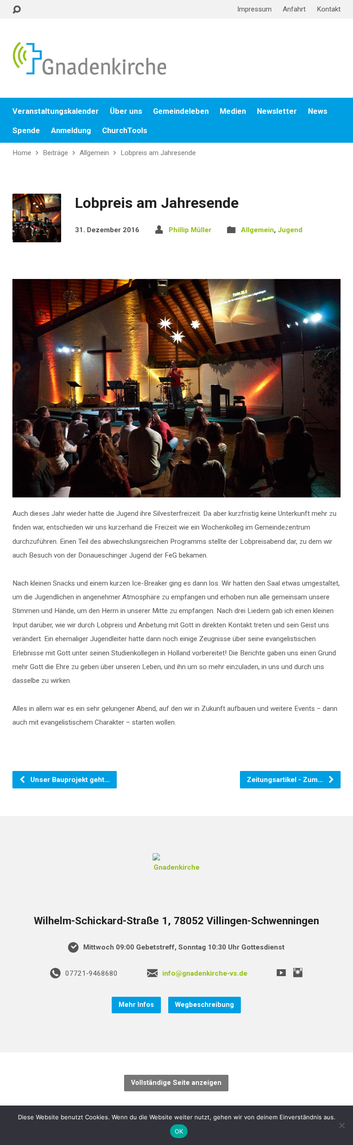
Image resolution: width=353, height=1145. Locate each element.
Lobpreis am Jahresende (158, 153)
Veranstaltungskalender (55, 111)
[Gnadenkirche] (176, 867)
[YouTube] (281, 972)
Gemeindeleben (181, 111)
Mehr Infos (136, 1005)
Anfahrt (294, 9)
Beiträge (55, 153)
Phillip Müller (190, 230)
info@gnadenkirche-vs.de (204, 973)
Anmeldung (71, 130)
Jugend (290, 230)
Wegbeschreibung (204, 1005)
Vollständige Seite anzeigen (176, 1083)
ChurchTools (124, 130)
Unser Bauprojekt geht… (69, 780)
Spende (26, 130)
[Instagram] (297, 972)
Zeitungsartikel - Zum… (286, 780)
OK (179, 1131)
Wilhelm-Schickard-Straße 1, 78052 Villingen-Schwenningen (176, 921)
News (317, 111)
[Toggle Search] (16, 9)
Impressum (254, 9)
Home (21, 153)
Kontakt (329, 9)
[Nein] (341, 1125)
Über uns (126, 111)
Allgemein (94, 153)
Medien (233, 111)
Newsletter (277, 111)
